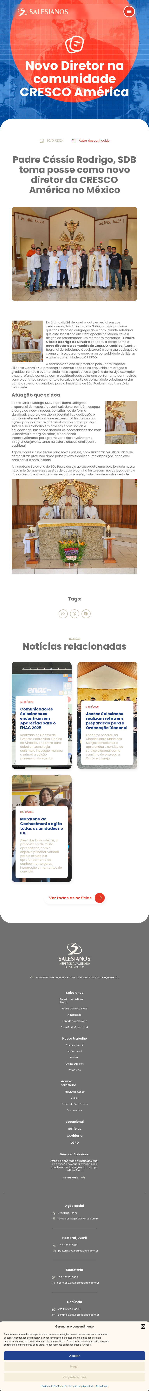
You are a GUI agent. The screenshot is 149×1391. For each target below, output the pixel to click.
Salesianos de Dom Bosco (71, 1001)
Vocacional (75, 1121)
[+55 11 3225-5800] (53, 1277)
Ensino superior (74, 1063)
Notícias (74, 1128)
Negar (74, 1366)
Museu (74, 1098)
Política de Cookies (52, 1386)
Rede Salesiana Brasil (74, 1008)
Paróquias (74, 1070)
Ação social (74, 1051)
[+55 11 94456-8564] (53, 1309)
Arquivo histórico (75, 1091)
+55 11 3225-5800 (67, 1277)
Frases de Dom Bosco (74, 1104)
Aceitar (74, 1356)
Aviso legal (101, 1386)
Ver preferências (74, 1377)
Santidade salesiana (74, 1021)
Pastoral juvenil (74, 1045)
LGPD (74, 1142)
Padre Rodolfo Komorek (74, 1027)
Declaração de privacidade (79, 1386)
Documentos (74, 1110)
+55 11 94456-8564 (69, 1309)
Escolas (74, 1057)
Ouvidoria (74, 1135)
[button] (143, 1326)
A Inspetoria (74, 1014)
